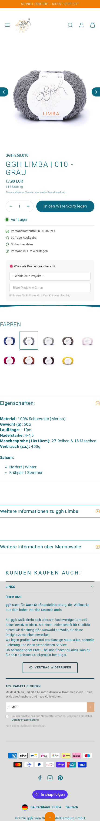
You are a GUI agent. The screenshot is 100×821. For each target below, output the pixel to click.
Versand (29, 192)
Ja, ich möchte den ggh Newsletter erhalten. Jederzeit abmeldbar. (52, 718)
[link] (81, 25)
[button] (7, 25)
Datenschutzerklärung (25, 719)
